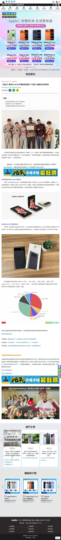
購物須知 (31, 531)
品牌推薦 (31, 526)
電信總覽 (12, 529)
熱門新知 (12, 531)
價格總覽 (3, 9)
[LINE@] (56, 5)
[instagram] (53, 5)
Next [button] (57, 39)
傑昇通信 (29, 164)
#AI (24, 458)
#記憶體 (31, 458)
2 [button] (27, 67)
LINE (59, 370)
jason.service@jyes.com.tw (34, 523)
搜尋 (59, 2)
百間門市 (15, 364)
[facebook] (58, 5)
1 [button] (25, 67)
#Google (4, 87)
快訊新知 (51, 9)
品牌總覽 (12, 526)
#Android (14, 87)
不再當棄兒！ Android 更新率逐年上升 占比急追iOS (23, 342)
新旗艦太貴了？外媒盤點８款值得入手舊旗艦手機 (22, 339)
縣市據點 (50, 526)
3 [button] (28, 67)
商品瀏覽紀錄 (59, 373)
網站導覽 (50, 531)
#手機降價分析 (8, 462)
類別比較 (50, 529)
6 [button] (33, 67)
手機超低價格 (39, 167)
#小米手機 (48, 458)
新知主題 (31, 529)
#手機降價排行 (8, 464)
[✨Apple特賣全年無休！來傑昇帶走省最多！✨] (30, 39)
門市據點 (37, 9)
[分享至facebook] (10, 90)
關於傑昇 (58, 9)
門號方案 (44, 9)
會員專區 (53, 2)
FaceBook (59, 367)
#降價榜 (11, 460)
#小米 (42, 458)
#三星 (9, 87)
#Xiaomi (43, 460)
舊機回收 (30, 9)
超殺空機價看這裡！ (7, 334)
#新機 (53, 458)
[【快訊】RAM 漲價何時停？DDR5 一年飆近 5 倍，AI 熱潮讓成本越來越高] (30, 438)
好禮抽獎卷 (8, 167)
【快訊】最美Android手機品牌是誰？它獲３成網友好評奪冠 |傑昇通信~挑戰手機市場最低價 (10, 2)
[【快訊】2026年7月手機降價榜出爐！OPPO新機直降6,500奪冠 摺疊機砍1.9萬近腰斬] (12, 438)
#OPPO (6, 460)
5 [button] (32, 67)
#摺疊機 (16, 460)
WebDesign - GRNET (30, 537)
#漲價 (36, 458)
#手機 (19, 87)
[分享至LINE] (13, 90)
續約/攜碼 (50, 362)
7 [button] (35, 67)
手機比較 (24, 9)
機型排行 (10, 9)
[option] (30, 39)
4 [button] (30, 67)
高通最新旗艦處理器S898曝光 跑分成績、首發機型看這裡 (24, 346)
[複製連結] (17, 90)
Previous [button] (3, 39)
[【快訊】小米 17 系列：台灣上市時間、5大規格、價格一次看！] (49, 438)
